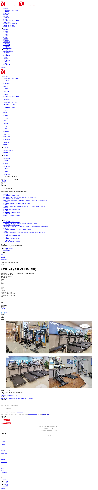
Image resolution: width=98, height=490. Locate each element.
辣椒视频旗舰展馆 (8, 51)
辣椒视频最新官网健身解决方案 (11, 10)
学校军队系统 (6, 43)
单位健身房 (6, 11)
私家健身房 (6, 46)
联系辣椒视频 (6, 64)
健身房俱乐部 (6, 45)
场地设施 (5, 36)
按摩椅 (5, 37)
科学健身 (5, 54)
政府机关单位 (6, 13)
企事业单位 (6, 40)
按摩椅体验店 (6, 52)
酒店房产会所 (6, 42)
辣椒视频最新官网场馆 (9, 26)
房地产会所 (6, 17)
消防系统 (5, 14)
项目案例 (5, 39)
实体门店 (5, 49)
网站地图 (3, 488)
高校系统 (5, 16)
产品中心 (5, 28)
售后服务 (5, 63)
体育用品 (5, 34)
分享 (3, 312)
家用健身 (5, 29)
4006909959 (3, 67)
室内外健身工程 (7, 48)
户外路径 (5, 33)
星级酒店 (5, 19)
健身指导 (5, 57)
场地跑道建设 (6, 22)
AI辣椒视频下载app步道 (9, 25)
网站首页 (5, 8)
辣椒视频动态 (6, 55)
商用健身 (5, 31)
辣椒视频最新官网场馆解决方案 (11, 20)
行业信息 (5, 58)
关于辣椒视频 (6, 60)
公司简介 (5, 61)
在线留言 (7, 312)
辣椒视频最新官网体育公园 (10, 23)
